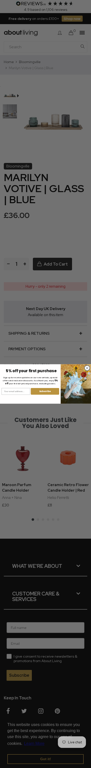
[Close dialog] (87, 368)
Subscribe (45, 391)
